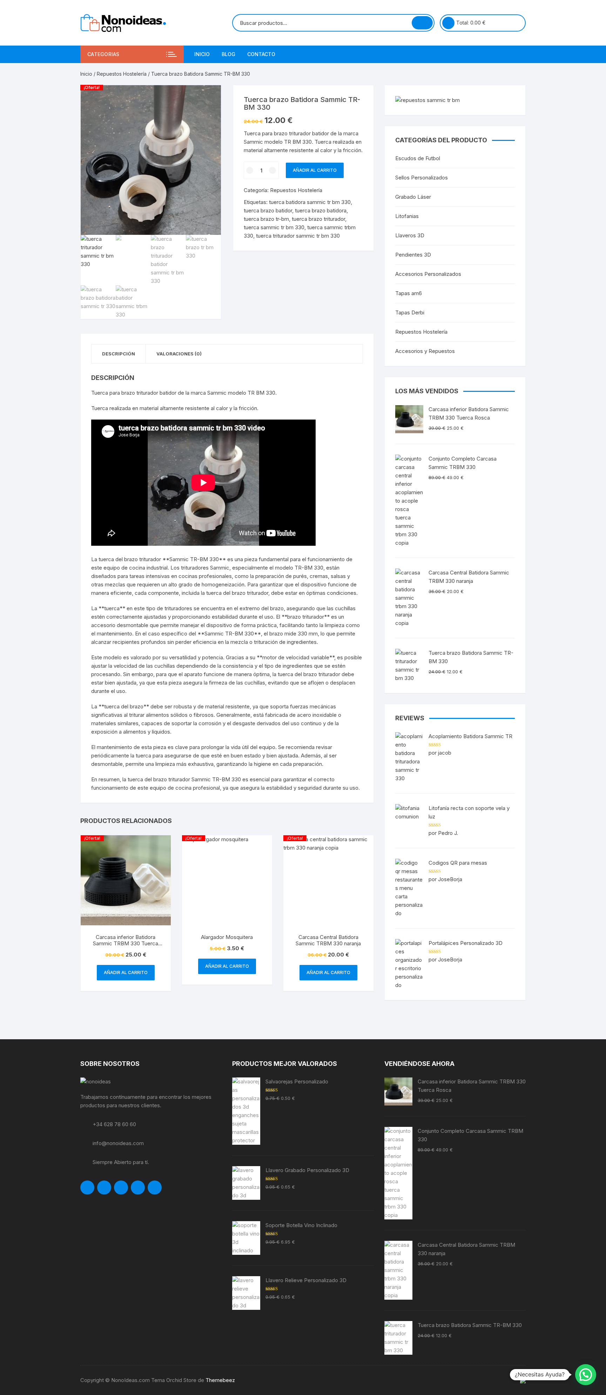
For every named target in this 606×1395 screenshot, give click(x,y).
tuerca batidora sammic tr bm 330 (310, 202)
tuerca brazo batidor (268, 210)
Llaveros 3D (409, 235)
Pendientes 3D (413, 254)
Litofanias (407, 216)
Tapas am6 (408, 293)
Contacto (261, 54)
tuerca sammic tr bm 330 (274, 227)
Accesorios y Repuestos (425, 351)
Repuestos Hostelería (122, 74)
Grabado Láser (413, 196)
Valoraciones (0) (179, 353)
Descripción (118, 353)
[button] (585, 1374)
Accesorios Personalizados (428, 274)
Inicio (202, 54)
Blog (228, 54)
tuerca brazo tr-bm (266, 219)
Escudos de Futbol (417, 158)
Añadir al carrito (315, 170)
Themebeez (220, 1380)
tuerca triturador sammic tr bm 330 (298, 235)
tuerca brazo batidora (320, 210)
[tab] (119, 354)
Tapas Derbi (409, 312)
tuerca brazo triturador (318, 219)
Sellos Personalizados (421, 177)
